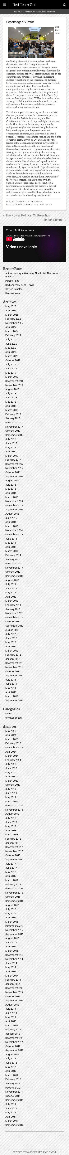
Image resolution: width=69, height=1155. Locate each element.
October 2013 (12, 571)
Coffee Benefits (14, 289)
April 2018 (10, 406)
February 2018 (13, 414)
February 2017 (13, 459)
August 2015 (12, 513)
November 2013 (14, 567)
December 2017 (14, 422)
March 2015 (11, 526)
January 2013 (12, 609)
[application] (34, 244)
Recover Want (13, 293)
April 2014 (10, 547)
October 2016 (12, 472)
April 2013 (10, 596)
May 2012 (10, 642)
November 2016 (14, 468)
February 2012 (13, 654)
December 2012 (14, 613)
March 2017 (11, 455)
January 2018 (12, 418)
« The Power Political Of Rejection (26, 215)
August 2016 (12, 480)
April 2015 (10, 522)
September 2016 (14, 476)
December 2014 (14, 530)
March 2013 (11, 600)
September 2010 (14, 700)
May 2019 (10, 372)
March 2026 (11, 314)
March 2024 (11, 331)
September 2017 (14, 435)
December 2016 (14, 464)
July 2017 (10, 439)
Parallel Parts (12, 280)
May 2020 (10, 347)
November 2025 (14, 323)
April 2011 (10, 692)
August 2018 (12, 389)
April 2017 (10, 451)
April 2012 (10, 646)
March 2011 (11, 696)
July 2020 (10, 339)
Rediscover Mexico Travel (19, 285)
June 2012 (11, 638)
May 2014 (10, 542)
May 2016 (10, 488)
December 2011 (14, 663)
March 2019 (11, 376)
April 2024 (10, 327)
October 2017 (12, 430)
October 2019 (12, 360)
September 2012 (14, 625)
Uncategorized (13, 717)
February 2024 (13, 335)
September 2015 (14, 509)
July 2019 (10, 364)
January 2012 (12, 659)
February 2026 (13, 318)
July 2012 (10, 634)
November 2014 (14, 534)
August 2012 (12, 629)
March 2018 (11, 410)
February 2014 (13, 555)
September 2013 (14, 576)
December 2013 (14, 563)
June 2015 (11, 518)
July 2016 (10, 484)
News (21, 204)
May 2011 (10, 688)
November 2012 (14, 617)
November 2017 (14, 426)
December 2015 (14, 501)
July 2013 (10, 584)
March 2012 (11, 650)
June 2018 (11, 397)
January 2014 (12, 559)
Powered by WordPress (26, 1152)
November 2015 (14, 505)
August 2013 (12, 580)
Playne (52, 1152)
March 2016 (11, 497)
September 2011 (14, 675)
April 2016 (10, 493)
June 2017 (11, 443)
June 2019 (11, 368)
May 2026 (10, 306)
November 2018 (14, 385)
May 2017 (10, 447)
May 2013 (10, 592)
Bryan (38, 201)
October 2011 (12, 671)
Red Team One (24, 4)
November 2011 (14, 667)
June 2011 (11, 683)
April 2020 (10, 352)
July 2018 (10, 393)
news (49, 204)
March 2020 (11, 356)
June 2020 (11, 343)
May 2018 (10, 401)
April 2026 (10, 310)
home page (39, 204)
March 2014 (11, 551)
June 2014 (11, 538)
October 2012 (12, 621)
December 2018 (14, 381)
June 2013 (11, 588)
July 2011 (10, 679)
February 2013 (13, 605)
